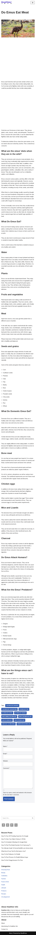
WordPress (23, 933)
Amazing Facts (5, 869)
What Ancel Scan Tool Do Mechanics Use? (13, 851)
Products (3, 891)
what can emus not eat (25, 716)
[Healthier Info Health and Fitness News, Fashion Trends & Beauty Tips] (6, 2)
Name (5, 746)
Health (3, 884)
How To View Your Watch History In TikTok (13, 839)
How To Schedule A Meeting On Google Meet (14, 842)
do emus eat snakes (20, 712)
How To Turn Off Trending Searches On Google (14, 836)
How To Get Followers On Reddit (10, 854)
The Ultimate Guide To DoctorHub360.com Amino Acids (17, 848)
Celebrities (4, 875)
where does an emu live (23, 723)
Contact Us (4, 929)
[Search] (33, 818)
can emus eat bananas (12, 705)
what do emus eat (7, 720)
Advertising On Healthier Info (9, 926)
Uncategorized (5, 897)
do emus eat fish (23, 709)
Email (5, 753)
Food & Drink (5, 881)
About (3, 923)
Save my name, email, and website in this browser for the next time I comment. (17, 793)
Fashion (3, 878)
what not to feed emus (8, 723)
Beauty (3, 872)
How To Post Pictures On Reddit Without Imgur (14, 857)
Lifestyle (3, 888)
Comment (6, 768)
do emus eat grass (7, 712)
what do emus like (19, 720)
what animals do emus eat (9, 716)
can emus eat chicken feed (9, 709)
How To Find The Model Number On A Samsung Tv (16, 845)
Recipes (3, 894)
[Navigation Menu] (33, 2)
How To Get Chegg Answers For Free (12, 860)
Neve (10, 933)
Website (5, 761)
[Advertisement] (18, 61)
